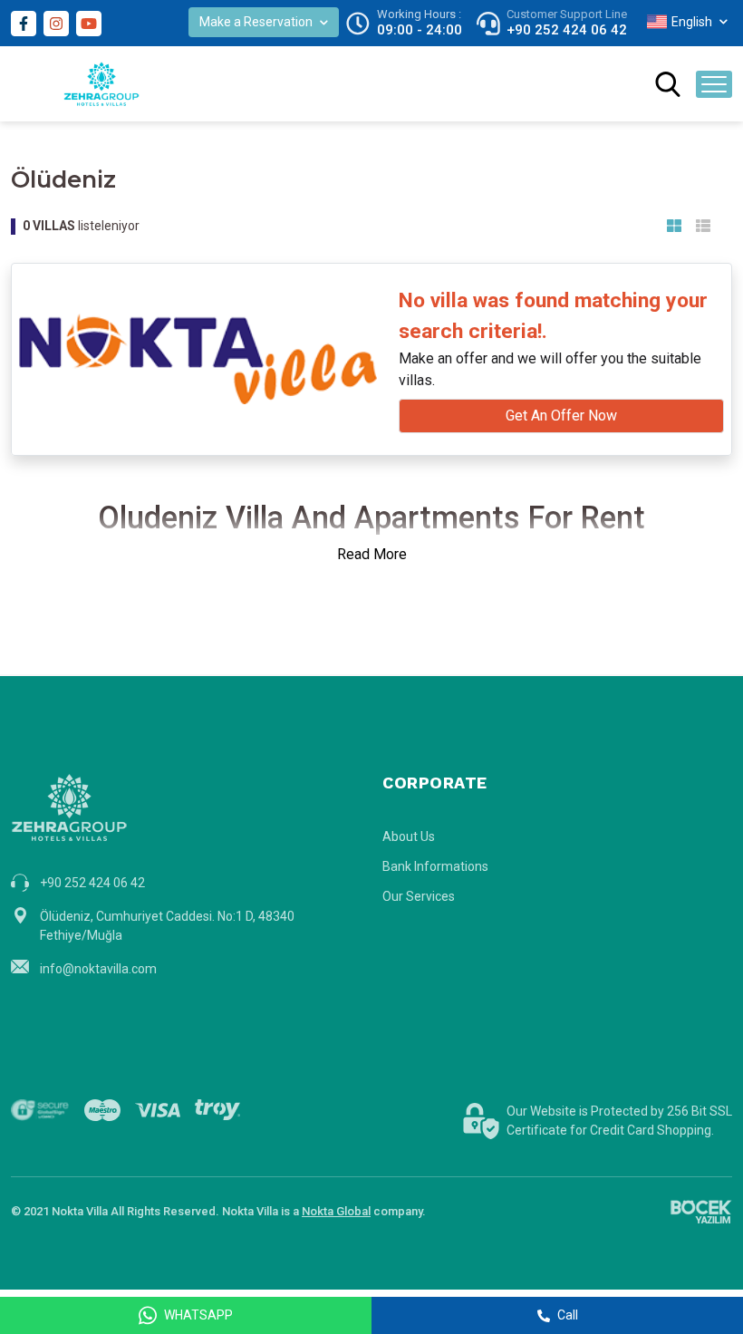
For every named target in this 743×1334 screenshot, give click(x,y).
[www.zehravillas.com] (101, 84)
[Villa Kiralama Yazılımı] (701, 1211)
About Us (408, 836)
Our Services (418, 896)
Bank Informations (435, 866)
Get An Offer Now (561, 415)
